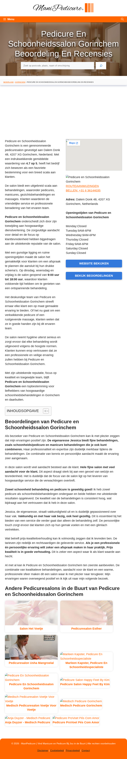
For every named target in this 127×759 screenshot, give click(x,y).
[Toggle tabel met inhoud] (44, 411)
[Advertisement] (63, 111)
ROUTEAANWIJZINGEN (82, 186)
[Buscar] (101, 65)
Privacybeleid (73, 750)
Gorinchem (20, 82)
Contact (86, 750)
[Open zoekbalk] (122, 19)
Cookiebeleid (57, 750)
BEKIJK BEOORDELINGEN (94, 275)
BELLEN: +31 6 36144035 (83, 190)
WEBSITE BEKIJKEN (94, 263)
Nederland (8, 82)
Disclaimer (42, 750)
